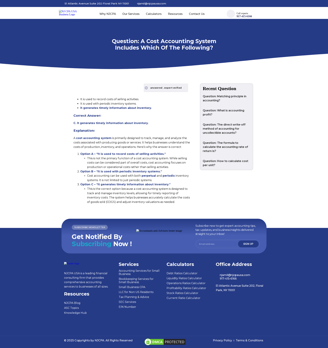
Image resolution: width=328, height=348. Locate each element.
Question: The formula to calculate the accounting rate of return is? (225, 147)
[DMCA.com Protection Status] (165, 345)
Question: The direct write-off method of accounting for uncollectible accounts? (224, 128)
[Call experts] (231, 14)
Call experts (242, 13)
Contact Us (197, 14)
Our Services (131, 14)
